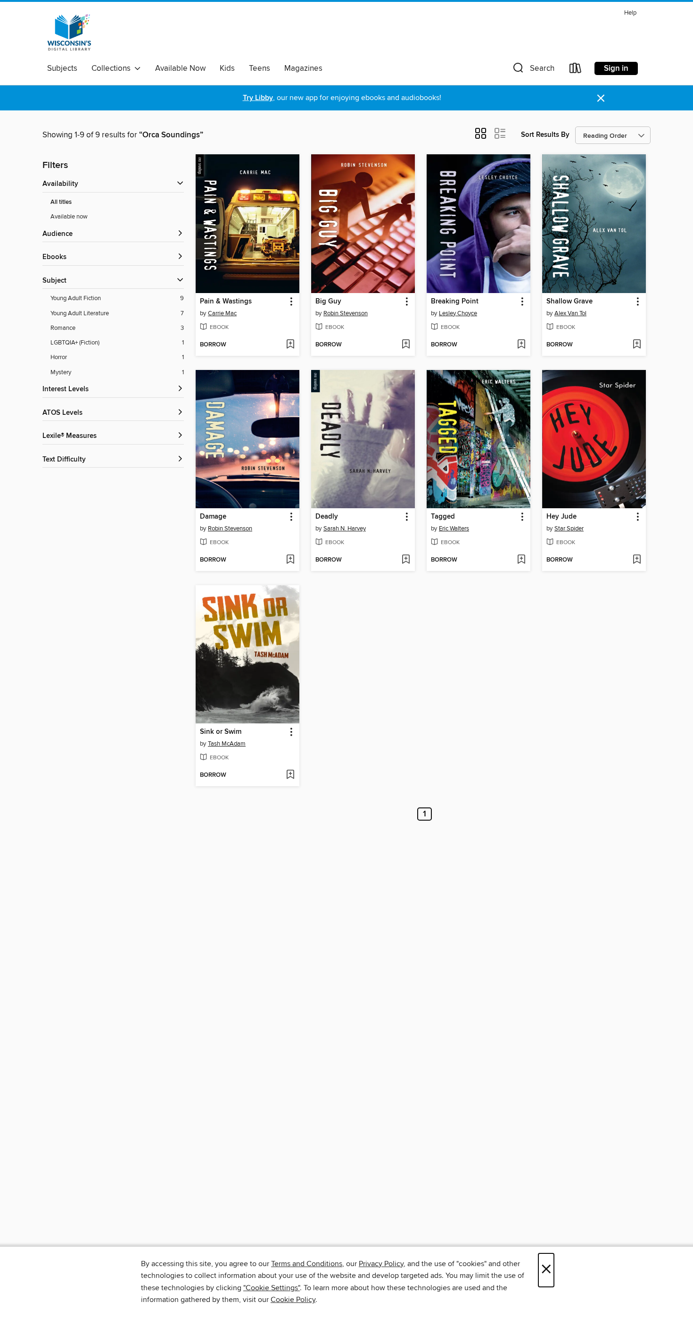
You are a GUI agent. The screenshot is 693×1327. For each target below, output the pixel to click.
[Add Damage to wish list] (290, 560)
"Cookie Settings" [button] (271, 1288)
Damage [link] (213, 516)
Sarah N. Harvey (344, 528)
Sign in (616, 68)
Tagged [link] (443, 516)
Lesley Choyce (458, 313)
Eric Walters (454, 528)
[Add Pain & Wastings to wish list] (290, 345)
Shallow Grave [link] (569, 301)
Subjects (62, 68)
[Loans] (575, 70)
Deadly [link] (326, 516)
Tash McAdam (227, 743)
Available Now (180, 68)
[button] (532, 70)
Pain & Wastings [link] (226, 301)
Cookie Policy (293, 1299)
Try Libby (258, 98)
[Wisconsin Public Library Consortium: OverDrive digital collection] (69, 32)
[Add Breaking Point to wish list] (521, 345)
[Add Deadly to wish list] (406, 560)
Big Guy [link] (328, 301)
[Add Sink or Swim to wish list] (290, 775)
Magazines (303, 68)
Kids (227, 68)
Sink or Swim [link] (220, 732)
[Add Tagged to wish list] (521, 560)
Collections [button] (112, 68)
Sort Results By (545, 134)
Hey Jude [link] (561, 516)
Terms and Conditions (306, 1263)
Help (630, 13)
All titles (61, 202)
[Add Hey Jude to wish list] (637, 560)
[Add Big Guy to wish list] (406, 345)
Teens (259, 68)
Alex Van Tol (570, 313)
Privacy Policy (381, 1263)
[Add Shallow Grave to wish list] (637, 345)
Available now (69, 216)
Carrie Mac (222, 313)
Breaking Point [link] (454, 301)
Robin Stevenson (345, 313)
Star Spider (569, 528)
